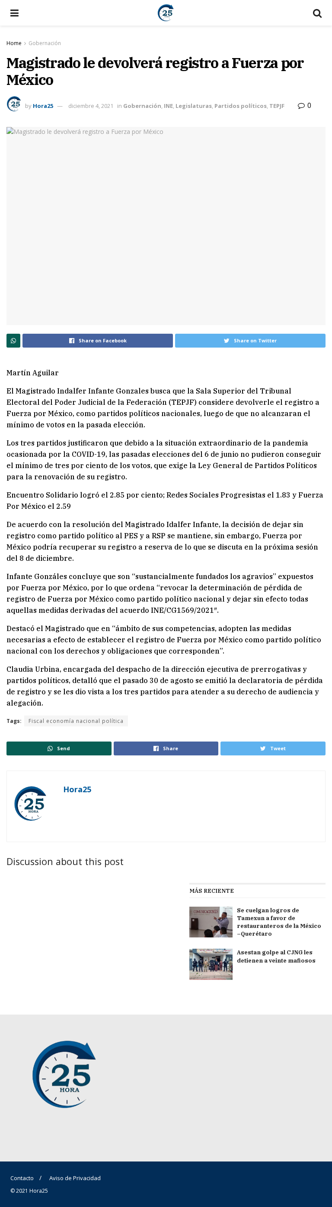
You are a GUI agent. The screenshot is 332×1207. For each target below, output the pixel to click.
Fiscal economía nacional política (76, 721)
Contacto (22, 1178)
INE (168, 106)
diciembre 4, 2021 (90, 106)
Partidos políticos (240, 106)
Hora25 (43, 106)
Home (14, 43)
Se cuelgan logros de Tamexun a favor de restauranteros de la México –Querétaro (279, 922)
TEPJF (276, 106)
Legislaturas (194, 106)
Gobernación (45, 43)
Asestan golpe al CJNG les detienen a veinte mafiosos (276, 956)
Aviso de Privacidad (75, 1178)
